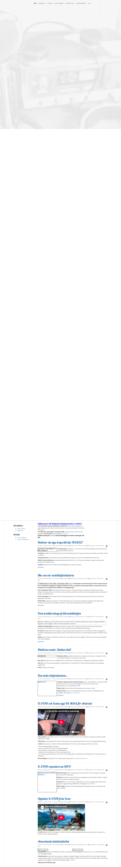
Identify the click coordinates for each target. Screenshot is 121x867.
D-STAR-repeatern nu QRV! (54, 766)
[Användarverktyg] (107, 546)
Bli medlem (41, 3)
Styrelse (50, 3)
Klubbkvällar (69, 3)
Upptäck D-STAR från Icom (54, 799)
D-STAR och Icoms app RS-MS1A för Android (65, 703)
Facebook (52, 535)
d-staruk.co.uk (58, 737)
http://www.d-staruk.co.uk (80, 758)
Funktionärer (59, 3)
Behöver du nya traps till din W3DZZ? (60, 542)
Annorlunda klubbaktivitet (53, 841)
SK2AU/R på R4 (75, 693)
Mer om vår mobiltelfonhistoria (56, 575)
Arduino (92, 852)
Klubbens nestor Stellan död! (54, 649)
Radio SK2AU (21, 528)
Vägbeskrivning (81, 3)
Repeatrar (20, 530)
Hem (35, 3)
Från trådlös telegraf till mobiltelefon (59, 613)
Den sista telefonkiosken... (53, 675)
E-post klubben (21, 537)
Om (89, 3)
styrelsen (65, 533)
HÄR (79, 686)
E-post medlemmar (23, 539)
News (66, 545)
